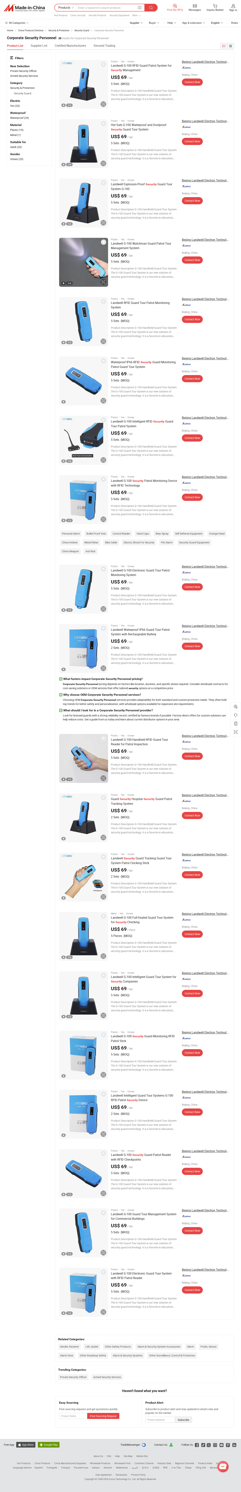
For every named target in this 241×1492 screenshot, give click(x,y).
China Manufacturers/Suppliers (70, 1463)
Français (65, 1467)
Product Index (205, 1463)
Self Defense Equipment (189, 533)
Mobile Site (142, 1456)
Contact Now (192, 82)
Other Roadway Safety (93, 1355)
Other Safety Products (118, 1346)
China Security (77, 15)
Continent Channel (143, 1463)
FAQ (109, 1456)
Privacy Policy (138, 1474)
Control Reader (121, 533)
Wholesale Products (100, 1463)
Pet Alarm (166, 542)
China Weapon (70, 551)
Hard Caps (143, 533)
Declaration (121, 1474)
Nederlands (122, 1467)
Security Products (97, 15)
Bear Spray (162, 533)
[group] (83, 84)
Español (38, 1467)
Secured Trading (104, 45)
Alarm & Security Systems (128, 1355)
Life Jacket (91, 1346)
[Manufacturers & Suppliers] (24, 8)
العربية (135, 1467)
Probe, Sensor (209, 1346)
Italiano (96, 1467)
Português (52, 1467)
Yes (15, 106)
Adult (16, 147)
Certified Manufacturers (70, 45)
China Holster (70, 542)
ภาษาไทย (176, 1467)
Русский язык (81, 1467)
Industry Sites (164, 1463)
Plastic (17, 130)
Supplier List (39, 45)
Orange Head (217, 533)
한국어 (145, 1467)
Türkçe (188, 1467)
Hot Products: (61, 15)
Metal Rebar (91, 542)
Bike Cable (111, 542)
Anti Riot (90, 551)
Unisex (16, 159)
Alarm (190, 1346)
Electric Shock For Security (139, 542)
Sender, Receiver (69, 1346)
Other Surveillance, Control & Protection (172, 1355)
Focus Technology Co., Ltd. (123, 1479)
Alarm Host (66, 1355)
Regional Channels (184, 1463)
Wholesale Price (122, 1463)
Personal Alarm (71, 533)
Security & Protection (22, 88)
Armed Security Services (107, 1377)
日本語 (156, 1467)
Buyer (152, 22)
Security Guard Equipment (194, 542)
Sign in (233, 9)
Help (170, 22)
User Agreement (103, 1474)
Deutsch (108, 1467)
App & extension (192, 22)
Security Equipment (119, 15)
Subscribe (183, 1420)
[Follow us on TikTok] (203, 1444)
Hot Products (24, 1463)
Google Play (49, 1444)
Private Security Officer (73, 1377)
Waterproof (19, 118)
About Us (98, 1456)
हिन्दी (165, 1467)
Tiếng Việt (200, 1467)
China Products (42, 1463)
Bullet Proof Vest (96, 533)
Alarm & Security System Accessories (158, 1346)
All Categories (17, 22)
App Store (26, 1444)
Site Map (128, 1456)
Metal (15, 135)
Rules (234, 22)
